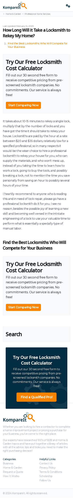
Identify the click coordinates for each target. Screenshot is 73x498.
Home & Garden (13, 14)
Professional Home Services (37, 14)
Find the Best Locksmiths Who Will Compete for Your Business (34, 245)
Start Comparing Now (23, 105)
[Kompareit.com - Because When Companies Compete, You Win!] (33, 5)
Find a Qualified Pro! (36, 397)
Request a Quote (13, 471)
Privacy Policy (47, 467)
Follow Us (44, 480)
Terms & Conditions (50, 471)
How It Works (11, 476)
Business (8, 463)
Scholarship (46, 476)
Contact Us (45, 463)
